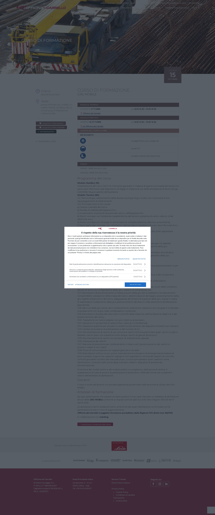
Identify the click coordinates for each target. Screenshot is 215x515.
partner (70, 284)
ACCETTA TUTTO (139, 259)
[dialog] (107, 257)
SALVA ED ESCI (135, 284)
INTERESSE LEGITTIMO (82, 284)
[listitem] (107, 276)
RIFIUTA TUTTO (123, 259)
